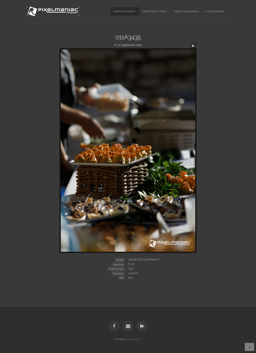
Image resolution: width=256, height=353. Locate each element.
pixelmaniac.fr (132, 339)
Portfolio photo (124, 11)
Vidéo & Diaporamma (186, 11)
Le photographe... (215, 11)
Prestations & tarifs (154, 11)
